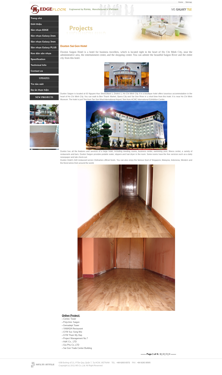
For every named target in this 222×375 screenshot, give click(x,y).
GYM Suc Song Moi (72, 332)
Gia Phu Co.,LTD (71, 345)
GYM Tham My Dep (72, 335)
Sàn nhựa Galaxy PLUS (43, 47)
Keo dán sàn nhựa (41, 53)
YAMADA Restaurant (73, 328)
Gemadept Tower (71, 325)
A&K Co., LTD (70, 341)
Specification (38, 59)
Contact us (37, 71)
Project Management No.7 (75, 338)
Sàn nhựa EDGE (39, 30)
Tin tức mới (37, 84)
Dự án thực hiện (40, 90)
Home (180, 2)
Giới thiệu (36, 24)
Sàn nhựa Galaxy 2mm (43, 35)
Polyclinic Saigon (71, 322)
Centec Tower (69, 319)
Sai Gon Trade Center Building (77, 348)
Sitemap (188, 2)
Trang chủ (36, 18)
